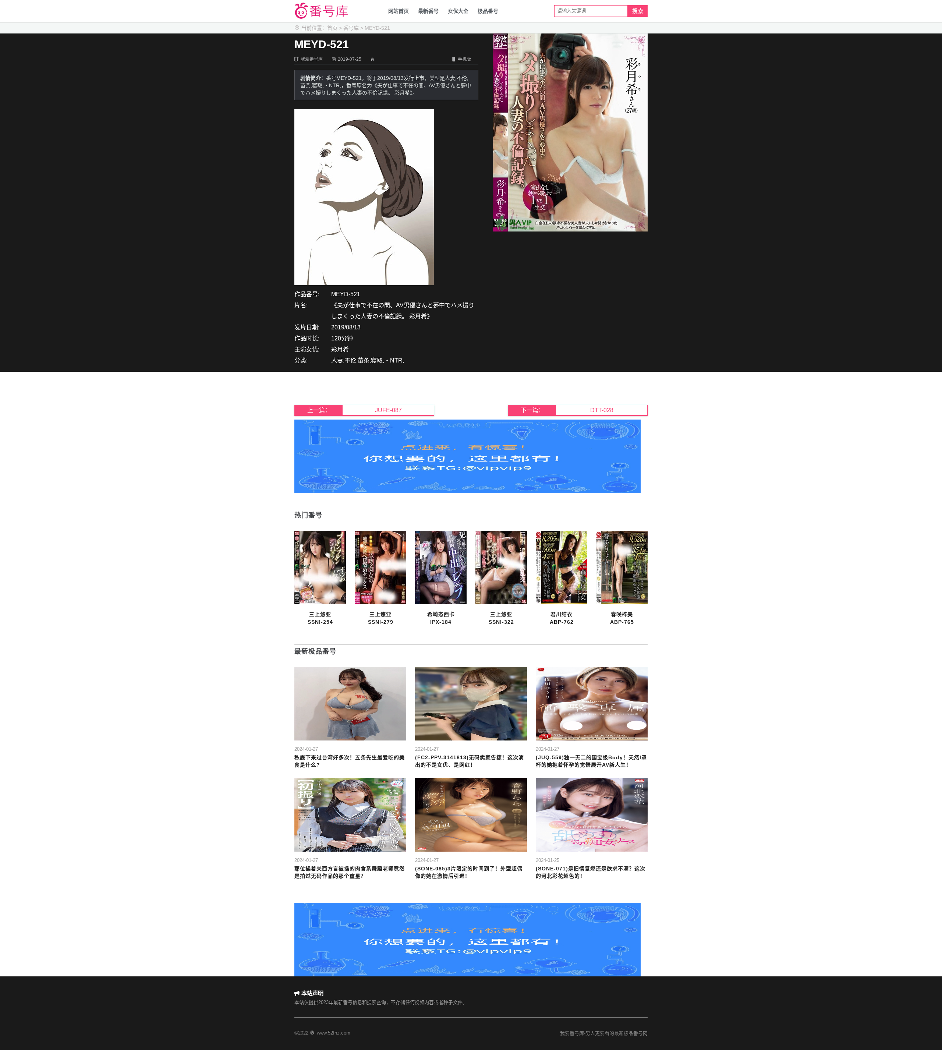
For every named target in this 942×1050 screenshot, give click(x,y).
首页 (332, 28)
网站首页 (398, 11)
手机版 (461, 59)
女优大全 (458, 11)
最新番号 (428, 11)
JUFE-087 (388, 410)
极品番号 (488, 11)
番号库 (351, 28)
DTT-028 (601, 410)
